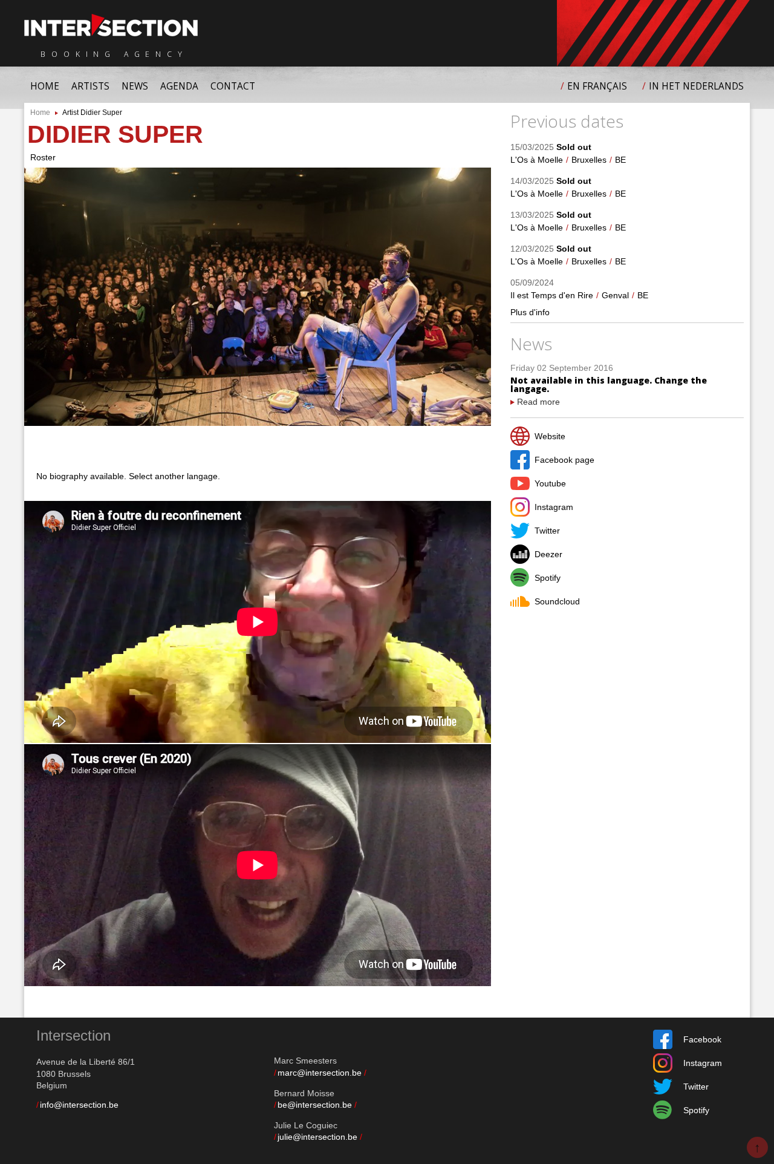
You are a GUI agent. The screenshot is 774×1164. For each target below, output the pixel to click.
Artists (90, 86)
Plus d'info (530, 312)
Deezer (548, 554)
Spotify (548, 578)
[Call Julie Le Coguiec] (361, 1137)
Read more (538, 401)
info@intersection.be (79, 1105)
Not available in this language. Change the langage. (608, 384)
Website (550, 436)
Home (44, 86)
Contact (232, 86)
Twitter (547, 530)
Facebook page (564, 460)
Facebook (702, 1039)
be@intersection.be (315, 1105)
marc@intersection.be (320, 1072)
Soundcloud (557, 601)
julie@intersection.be (317, 1137)
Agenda (179, 86)
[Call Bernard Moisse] (356, 1105)
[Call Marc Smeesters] (366, 1072)
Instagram (554, 507)
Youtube (550, 483)
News (135, 86)
